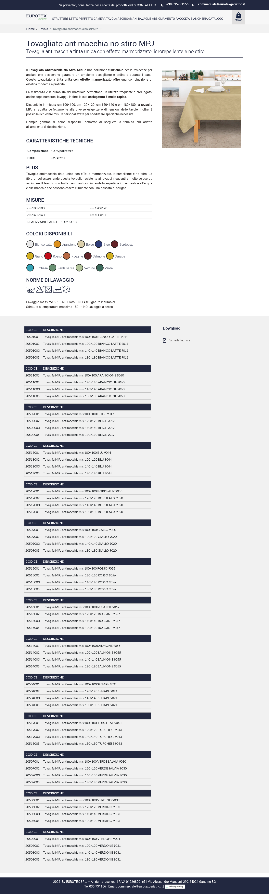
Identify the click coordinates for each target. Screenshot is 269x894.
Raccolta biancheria (191, 18)
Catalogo (215, 18)
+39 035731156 (177, 4)
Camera (100, 18)
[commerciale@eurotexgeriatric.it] (193, 5)
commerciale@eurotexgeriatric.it (221, 4)
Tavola (111, 18)
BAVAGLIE (144, 18)
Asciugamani (127, 18)
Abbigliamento (163, 18)
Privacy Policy (176, 886)
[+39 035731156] (162, 5)
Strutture (60, 18)
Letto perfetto (81, 18)
